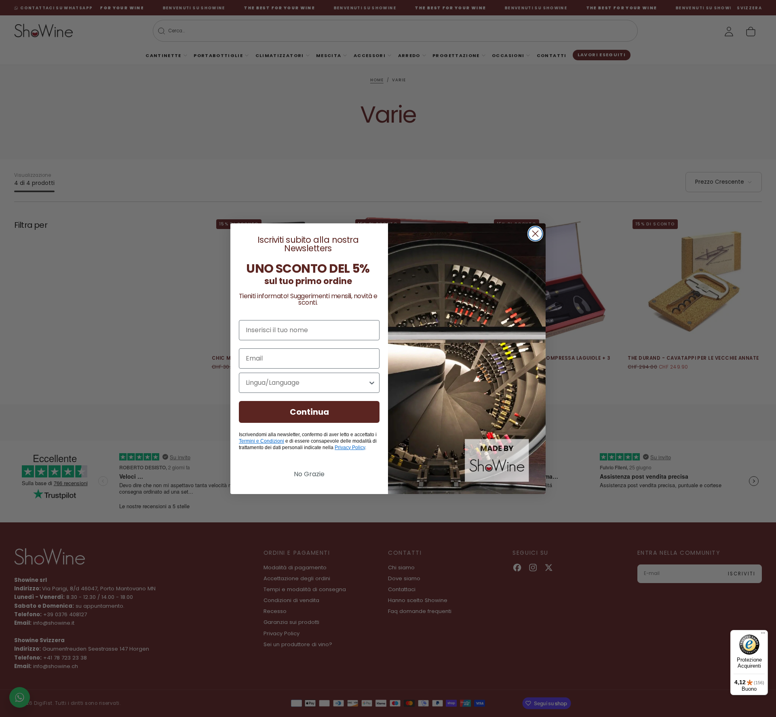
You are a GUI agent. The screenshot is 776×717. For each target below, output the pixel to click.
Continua (309, 412)
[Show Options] (372, 382)
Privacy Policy (350, 447)
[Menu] (763, 635)
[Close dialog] (535, 234)
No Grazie (309, 474)
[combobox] (307, 382)
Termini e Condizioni (261, 441)
